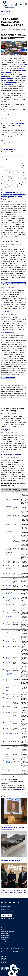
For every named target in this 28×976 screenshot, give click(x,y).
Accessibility (21, 947)
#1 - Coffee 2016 (8, 149)
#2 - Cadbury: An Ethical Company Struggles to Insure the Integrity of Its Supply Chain (13, 195)
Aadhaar (3, 76)
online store (11, 143)
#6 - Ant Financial (8, 332)
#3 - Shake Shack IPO (10, 241)
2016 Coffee (23, 64)
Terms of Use (8, 947)
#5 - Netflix (6, 311)
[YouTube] (14, 903)
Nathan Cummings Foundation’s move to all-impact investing (13, 78)
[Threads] (18, 903)
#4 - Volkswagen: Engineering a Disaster (13, 283)
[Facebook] (10, 903)
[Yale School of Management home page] (7, 4)
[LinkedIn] (6, 903)
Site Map (3, 947)
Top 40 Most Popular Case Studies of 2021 (13, 892)
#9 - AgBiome (7, 429)
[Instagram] (2, 903)
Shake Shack (20, 68)
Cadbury (22, 66)
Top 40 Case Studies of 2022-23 (10, 860)
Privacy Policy (14, 947)
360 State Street (8, 84)
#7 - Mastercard (8, 377)
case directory (20, 123)
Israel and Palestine (11, 82)
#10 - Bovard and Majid (11, 454)
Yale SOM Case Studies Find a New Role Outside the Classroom (12, 828)
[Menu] (26, 4)
